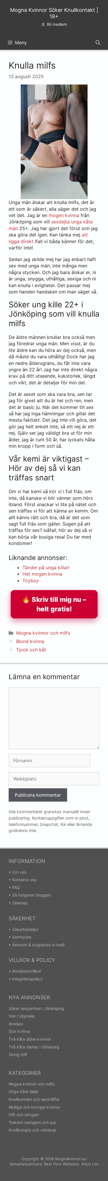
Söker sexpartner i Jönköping (36, 1008)
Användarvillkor (26, 971)
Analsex (16, 1023)
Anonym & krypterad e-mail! (38, 944)
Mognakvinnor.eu (70, 1158)
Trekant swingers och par (32, 1122)
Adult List (90, 1164)
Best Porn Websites (61, 1164)
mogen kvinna (64, 215)
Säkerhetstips (25, 929)
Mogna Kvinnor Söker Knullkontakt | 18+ (54, 13)
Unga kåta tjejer (24, 1091)
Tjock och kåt (31, 650)
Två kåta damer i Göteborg (34, 1046)
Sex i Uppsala (22, 1015)
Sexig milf (18, 1054)
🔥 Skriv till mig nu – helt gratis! (54, 604)
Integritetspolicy (27, 978)
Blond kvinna (30, 641)
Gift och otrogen (24, 1114)
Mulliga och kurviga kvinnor (34, 1107)
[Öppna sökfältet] (98, 42)
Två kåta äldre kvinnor (30, 1039)
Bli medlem (57, 24)
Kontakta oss (24, 879)
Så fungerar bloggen (31, 894)
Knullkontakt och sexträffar (34, 1099)
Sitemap (20, 902)
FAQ (16, 887)
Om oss (19, 872)
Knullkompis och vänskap (32, 1129)
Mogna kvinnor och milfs (43, 633)
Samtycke (21, 936)
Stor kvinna (19, 1031)
